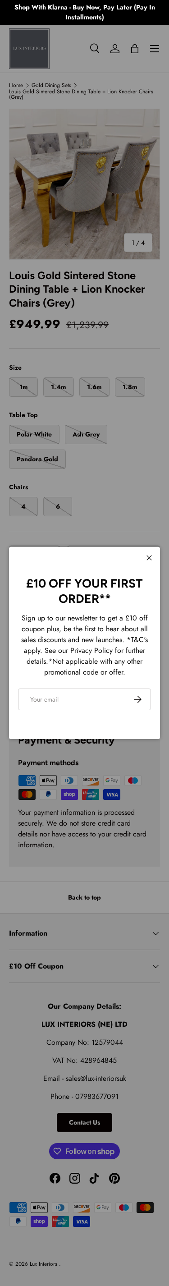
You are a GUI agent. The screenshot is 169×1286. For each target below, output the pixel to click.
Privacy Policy (91, 650)
